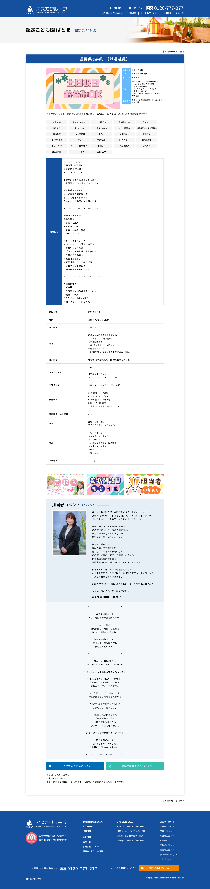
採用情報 (117, 8)
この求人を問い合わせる (77, 766)
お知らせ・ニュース (92, 846)
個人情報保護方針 (34, 878)
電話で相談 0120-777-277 (137, 766)
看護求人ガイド (167, 849)
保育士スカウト (167, 831)
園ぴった (164, 840)
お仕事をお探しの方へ (112, 13)
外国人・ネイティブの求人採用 (131, 831)
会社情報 (167, 13)
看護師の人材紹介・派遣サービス (132, 840)
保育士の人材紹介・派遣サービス (132, 826)
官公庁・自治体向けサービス (130, 835)
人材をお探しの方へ (150, 13)
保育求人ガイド (167, 826)
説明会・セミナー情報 (93, 851)
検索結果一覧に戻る (174, 51)
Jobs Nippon (166, 859)
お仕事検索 (131, 13)
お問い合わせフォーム (159, 867)
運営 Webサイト (167, 821)
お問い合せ (137, 8)
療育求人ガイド (167, 835)
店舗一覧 (180, 13)
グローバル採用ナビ (169, 854)
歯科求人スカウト (168, 845)
